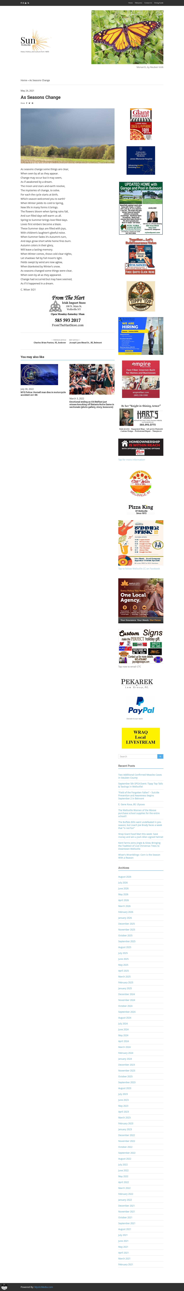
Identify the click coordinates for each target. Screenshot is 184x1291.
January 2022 (125, 1199)
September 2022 (126, 1152)
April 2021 (123, 1252)
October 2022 (125, 1146)
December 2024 (126, 994)
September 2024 (126, 1011)
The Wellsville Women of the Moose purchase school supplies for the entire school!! (139, 813)
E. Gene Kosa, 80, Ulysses (131, 804)
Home (130, 3)
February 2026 (125, 911)
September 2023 (126, 1082)
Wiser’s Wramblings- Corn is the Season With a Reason (139, 856)
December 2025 (126, 923)
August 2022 (124, 1158)
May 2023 (123, 1105)
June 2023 (123, 1099)
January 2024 (125, 1058)
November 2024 (126, 1000)
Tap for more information (131, 459)
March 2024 (124, 1047)
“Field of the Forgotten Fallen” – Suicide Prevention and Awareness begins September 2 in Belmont (138, 795)
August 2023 (124, 1088)
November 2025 (126, 929)
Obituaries (138, 3)
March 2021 (124, 1258)
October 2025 (125, 935)
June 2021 (123, 1240)
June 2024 (123, 1029)
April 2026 (123, 900)
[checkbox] (4, 1287)
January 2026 (125, 917)
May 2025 (123, 964)
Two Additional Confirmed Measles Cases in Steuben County (140, 776)
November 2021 (126, 1211)
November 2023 (126, 1070)
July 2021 (123, 1235)
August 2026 (124, 876)
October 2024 (125, 1005)
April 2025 (123, 970)
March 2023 (124, 1117)
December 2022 (126, 1135)
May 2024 (123, 1035)
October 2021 (125, 1217)
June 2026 (123, 888)
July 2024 (123, 1023)
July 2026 (123, 882)
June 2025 (123, 958)
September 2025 (126, 941)
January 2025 (125, 988)
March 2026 (124, 906)
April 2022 (123, 1182)
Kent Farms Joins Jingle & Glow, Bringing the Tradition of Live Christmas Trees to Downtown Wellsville (139, 845)
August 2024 (124, 1017)
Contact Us (148, 3)
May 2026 (123, 894)
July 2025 (123, 953)
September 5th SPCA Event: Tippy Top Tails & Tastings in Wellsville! (140, 785)
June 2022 (123, 1170)
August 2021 (124, 1229)
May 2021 (123, 1246)
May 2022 (123, 1176)
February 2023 (125, 1123)
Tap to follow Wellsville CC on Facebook (139, 568)
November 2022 (126, 1141)
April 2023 (123, 1111)
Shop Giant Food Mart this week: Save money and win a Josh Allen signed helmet (140, 835)
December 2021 (126, 1205)
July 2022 (123, 1164)
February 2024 (125, 1052)
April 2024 (123, 1041)
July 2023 (123, 1094)
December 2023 (126, 1064)
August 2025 (124, 947)
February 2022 (125, 1193)
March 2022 (124, 1188)
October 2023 (125, 1076)
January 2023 (125, 1129)
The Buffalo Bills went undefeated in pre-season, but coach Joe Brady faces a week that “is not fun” (140, 825)
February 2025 (125, 982)
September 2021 (126, 1223)
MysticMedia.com (43, 1287)
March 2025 (124, 976)
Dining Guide (158, 3)
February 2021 (125, 1264)
